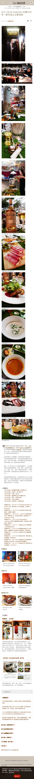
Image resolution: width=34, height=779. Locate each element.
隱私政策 (16, 772)
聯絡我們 (26, 760)
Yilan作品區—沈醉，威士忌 (11, 494)
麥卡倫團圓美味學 (6, 733)
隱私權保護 (14, 760)
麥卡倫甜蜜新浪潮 (6, 729)
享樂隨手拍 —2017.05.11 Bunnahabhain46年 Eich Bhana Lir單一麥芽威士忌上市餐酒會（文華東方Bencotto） (18, 506)
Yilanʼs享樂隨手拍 (17, 6)
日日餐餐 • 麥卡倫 (6, 741)
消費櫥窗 (5, 698)
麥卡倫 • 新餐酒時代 (7, 725)
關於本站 (8, 760)
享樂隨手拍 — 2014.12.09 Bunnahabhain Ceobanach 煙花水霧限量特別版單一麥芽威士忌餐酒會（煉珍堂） (18, 521)
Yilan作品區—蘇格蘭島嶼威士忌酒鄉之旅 (15, 490)
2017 (24, 6)
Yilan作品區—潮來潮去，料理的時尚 (14, 501)
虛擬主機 (16, 750)
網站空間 (3, 750)
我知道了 (17, 776)
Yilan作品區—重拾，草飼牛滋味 (13, 497)
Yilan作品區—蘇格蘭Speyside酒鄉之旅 (14, 495)
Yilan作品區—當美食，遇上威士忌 (13, 492)
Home (10, 6)
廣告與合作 (20, 760)
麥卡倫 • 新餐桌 (6, 737)
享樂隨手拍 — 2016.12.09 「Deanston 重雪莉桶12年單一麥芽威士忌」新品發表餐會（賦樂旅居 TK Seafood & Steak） (18, 515)
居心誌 (3, 746)
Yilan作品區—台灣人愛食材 (11, 499)
